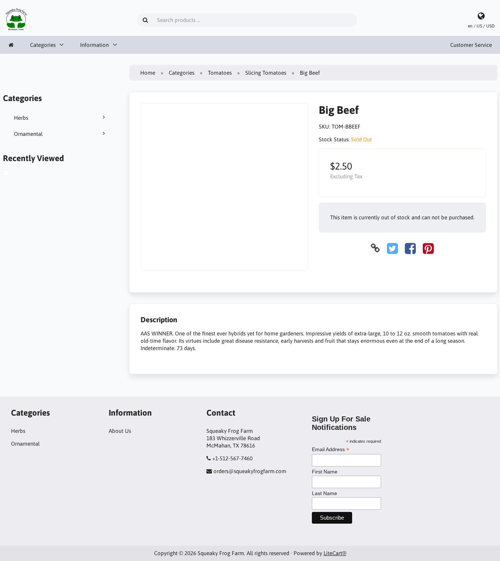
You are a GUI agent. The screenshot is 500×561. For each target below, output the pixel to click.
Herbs (21, 118)
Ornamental (28, 134)
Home (147, 73)
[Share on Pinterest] (428, 248)
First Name (324, 472)
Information (94, 45)
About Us (120, 431)
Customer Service (471, 45)
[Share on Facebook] (410, 248)
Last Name (324, 493)
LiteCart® (335, 553)
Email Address (330, 449)
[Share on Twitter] (392, 248)
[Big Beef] (12, 174)
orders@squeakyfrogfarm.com (249, 471)
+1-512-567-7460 (232, 458)
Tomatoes (220, 73)
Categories (43, 45)
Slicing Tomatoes (265, 73)
